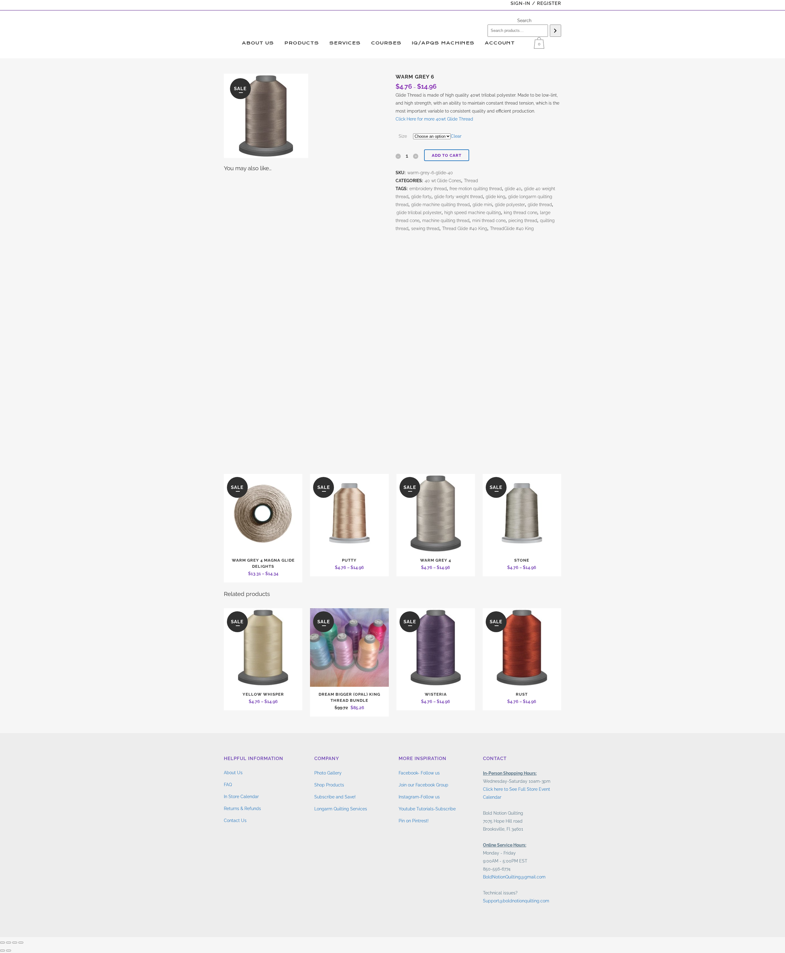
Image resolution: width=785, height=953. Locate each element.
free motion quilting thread (476, 188)
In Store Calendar (241, 796)
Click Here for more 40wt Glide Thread (434, 119)
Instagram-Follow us (419, 796)
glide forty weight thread (458, 196)
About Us (233, 772)
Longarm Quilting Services (340, 808)
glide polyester (510, 204)
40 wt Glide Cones (443, 180)
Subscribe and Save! (335, 796)
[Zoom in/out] (2, 942)
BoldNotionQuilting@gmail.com (514, 876)
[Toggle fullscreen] (8, 942)
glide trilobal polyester (419, 212)
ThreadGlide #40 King (512, 228)
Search (524, 20)
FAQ (228, 784)
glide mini (482, 204)
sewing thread (425, 228)
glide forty (421, 196)
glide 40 (513, 188)
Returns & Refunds (242, 808)
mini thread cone (489, 220)
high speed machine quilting (472, 212)
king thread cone (520, 212)
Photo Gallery (328, 772)
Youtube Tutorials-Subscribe (427, 808)
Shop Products (329, 784)
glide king (495, 196)
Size (403, 136)
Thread (471, 180)
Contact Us (235, 820)
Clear (456, 136)
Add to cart (446, 155)
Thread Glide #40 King (464, 228)
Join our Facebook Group (423, 784)
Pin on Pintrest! (414, 820)
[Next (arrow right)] (8, 950)
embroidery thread (428, 188)
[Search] (555, 31)
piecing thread (522, 220)
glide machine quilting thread (440, 204)
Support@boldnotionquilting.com (516, 900)
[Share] (14, 942)
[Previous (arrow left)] (2, 950)
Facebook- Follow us (419, 772)
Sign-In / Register (536, 3)
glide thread (540, 204)
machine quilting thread (445, 220)
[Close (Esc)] (20, 942)
